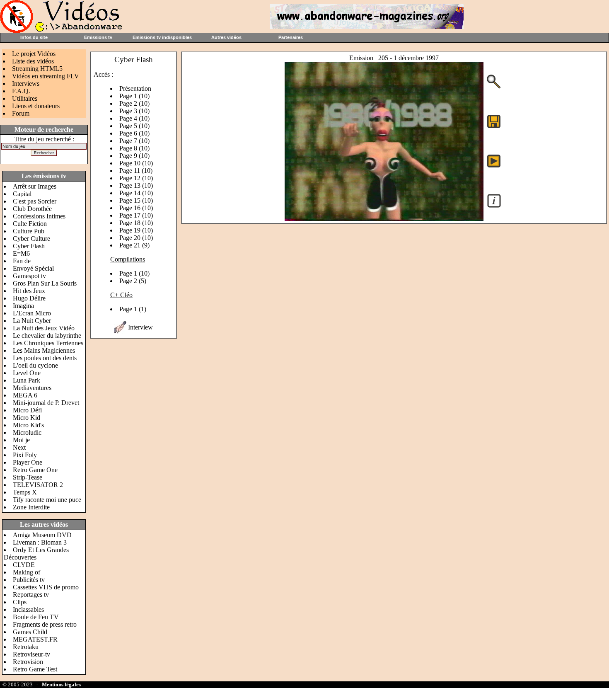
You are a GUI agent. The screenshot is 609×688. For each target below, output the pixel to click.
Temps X (25, 492)
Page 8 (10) (134, 148)
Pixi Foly (25, 454)
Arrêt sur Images (34, 186)
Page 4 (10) (134, 118)
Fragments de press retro (45, 624)
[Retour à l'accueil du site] (62, 30)
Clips (20, 602)
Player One (27, 462)
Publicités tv (29, 579)
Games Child (30, 631)
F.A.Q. (21, 90)
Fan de (22, 260)
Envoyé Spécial (33, 268)
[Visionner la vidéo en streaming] (494, 160)
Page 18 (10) (136, 222)
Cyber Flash (29, 246)
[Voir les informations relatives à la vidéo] (494, 207)
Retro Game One (35, 469)
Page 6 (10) (134, 133)
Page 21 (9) (134, 245)
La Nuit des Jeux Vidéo (44, 328)
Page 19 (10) (136, 230)
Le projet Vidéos (34, 53)
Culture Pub (28, 231)
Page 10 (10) (136, 163)
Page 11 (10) (135, 170)
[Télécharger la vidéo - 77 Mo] (384, 218)
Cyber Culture (31, 238)
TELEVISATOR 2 (38, 484)
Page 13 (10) (136, 185)
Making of (26, 572)
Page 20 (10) (136, 237)
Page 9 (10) (134, 155)
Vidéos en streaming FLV (45, 76)
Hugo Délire (29, 298)
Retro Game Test (35, 669)
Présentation (135, 88)
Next (19, 447)
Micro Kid (26, 417)
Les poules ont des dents (45, 357)
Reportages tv (31, 594)
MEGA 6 (25, 395)
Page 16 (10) (136, 207)
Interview (140, 327)
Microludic (27, 432)
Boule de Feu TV (36, 616)
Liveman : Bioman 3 (40, 542)
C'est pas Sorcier (34, 201)
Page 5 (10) (134, 125)
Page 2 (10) (134, 103)
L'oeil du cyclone (35, 365)
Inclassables (28, 609)
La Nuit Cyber (32, 320)
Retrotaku (26, 646)
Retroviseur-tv (31, 654)
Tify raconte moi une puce (47, 499)
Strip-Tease (27, 477)
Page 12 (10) (136, 178)
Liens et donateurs (36, 105)
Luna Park (26, 380)
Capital (22, 193)
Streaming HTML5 (37, 68)
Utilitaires (24, 98)
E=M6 (21, 253)
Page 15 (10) (136, 200)
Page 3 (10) (134, 110)
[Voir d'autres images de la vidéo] (494, 87)
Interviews (25, 83)
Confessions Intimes (39, 216)
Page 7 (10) (134, 140)
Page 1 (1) (132, 309)
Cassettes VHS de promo (46, 587)
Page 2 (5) (132, 280)
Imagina (23, 305)
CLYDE (24, 564)
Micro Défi (27, 410)
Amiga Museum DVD (42, 534)
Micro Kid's (28, 425)
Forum (20, 113)
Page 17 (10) (136, 215)
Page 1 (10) (134, 95)
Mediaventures (32, 387)
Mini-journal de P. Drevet (46, 402)
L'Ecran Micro (32, 313)
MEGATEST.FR (35, 639)
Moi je (21, 439)
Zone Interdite (31, 507)
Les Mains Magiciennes (44, 350)
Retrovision (28, 661)
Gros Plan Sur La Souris (45, 283)
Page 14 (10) (136, 192)
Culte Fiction (30, 223)
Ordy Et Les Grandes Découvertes (36, 553)
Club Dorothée (32, 208)
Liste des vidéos (33, 61)
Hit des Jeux (29, 290)
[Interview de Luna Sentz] (120, 331)
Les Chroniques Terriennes (48, 342)
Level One (27, 372)
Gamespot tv (29, 275)
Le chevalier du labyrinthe (47, 335)
